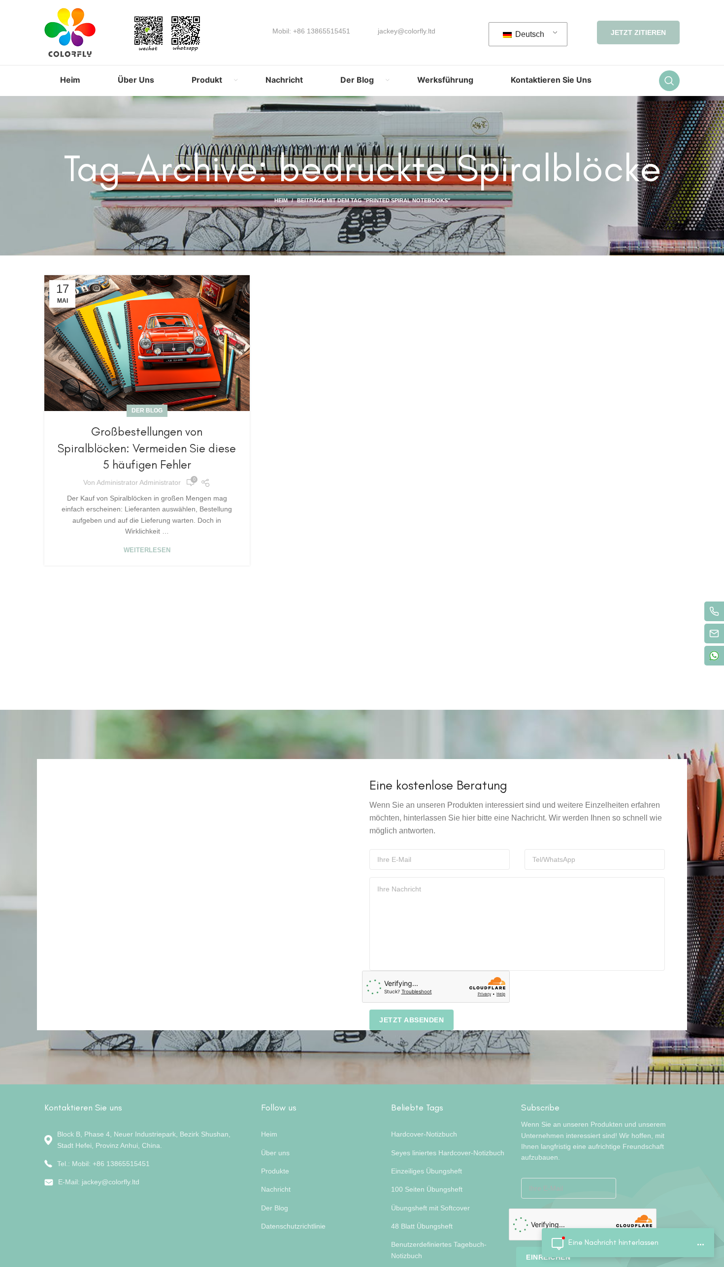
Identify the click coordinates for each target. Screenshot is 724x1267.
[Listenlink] (145, 1163)
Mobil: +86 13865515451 (311, 31)
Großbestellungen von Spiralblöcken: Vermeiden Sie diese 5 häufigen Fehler (147, 448)
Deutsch (528, 34)
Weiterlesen (147, 550)
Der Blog (147, 410)
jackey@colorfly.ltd (406, 31)
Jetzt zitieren (638, 32)
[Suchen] (669, 81)
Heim (281, 200)
